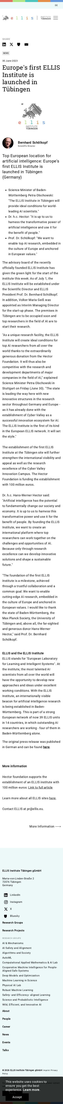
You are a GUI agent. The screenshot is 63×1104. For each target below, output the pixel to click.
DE (56, 5)
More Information (42, 826)
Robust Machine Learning (17, 990)
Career (6, 1026)
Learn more (31, 1089)
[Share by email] (26, 44)
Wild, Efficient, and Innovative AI (21, 1004)
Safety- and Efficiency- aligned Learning (26, 994)
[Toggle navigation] (56, 18)
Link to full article (40, 787)
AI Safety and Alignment (17, 948)
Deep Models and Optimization (21, 975)
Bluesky (14, 915)
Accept (17, 1097)
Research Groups (12, 922)
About (6, 1010)
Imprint (46, 1070)
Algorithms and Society (16, 952)
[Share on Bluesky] (19, 44)
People (6, 1018)
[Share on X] (12, 44)
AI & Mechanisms (13, 943)
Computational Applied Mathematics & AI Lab (30, 962)
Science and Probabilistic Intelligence (25, 999)
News (5, 1034)
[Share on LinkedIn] (4, 44)
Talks (5, 1050)
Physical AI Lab (11, 985)
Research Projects (13, 930)
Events (6, 1042)
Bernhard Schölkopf (33, 142)
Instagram (16, 901)
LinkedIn (15, 894)
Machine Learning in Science (19, 980)
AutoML (7, 957)
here (46, 747)
